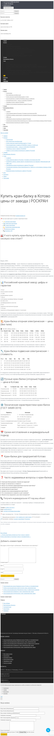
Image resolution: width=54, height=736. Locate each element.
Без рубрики (4, 533)
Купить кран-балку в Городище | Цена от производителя (16, 536)
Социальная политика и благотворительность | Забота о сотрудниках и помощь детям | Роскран (28, 120)
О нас (4, 109)
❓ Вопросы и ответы (9, 229)
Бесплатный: (11, 2)
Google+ (5, 693)
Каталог (5, 91)
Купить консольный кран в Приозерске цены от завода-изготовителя (21, 589)
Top (1, 696)
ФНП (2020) (28, 517)
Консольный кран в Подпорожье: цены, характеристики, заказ (19, 593)
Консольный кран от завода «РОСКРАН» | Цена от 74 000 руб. (20, 98)
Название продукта (5, 720)
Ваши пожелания (5, 730)
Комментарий (4, 562)
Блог (4, 124)
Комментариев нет (20, 215)
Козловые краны (7, 657)
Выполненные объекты (8, 108)
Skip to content (4, 133)
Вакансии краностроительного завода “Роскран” (17, 122)
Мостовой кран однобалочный (13, 95)
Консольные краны (8, 659)
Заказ (4, 128)
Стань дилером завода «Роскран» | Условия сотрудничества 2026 (21, 113)
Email (2, 569)
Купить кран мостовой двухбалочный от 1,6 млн (17, 96)
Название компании (6, 715)
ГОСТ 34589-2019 (20, 517)
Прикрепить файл (10, 732)
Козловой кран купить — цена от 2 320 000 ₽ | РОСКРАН (19, 100)
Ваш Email (7, 711)
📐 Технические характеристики (11, 227)
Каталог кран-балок (19, 519)
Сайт (2, 572)
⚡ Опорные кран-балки (9, 221)
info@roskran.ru (8, 509)
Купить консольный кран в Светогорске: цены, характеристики (19, 588)
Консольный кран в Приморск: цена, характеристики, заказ (18, 591)
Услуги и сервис (7, 663)
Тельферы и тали (7, 661)
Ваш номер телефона (10, 713)
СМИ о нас (8, 117)
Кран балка (6, 609)
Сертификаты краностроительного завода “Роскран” (18, 118)
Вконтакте (6, 691)
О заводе (8, 111)
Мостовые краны (7, 654)
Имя (2, 565)
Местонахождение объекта (8, 717)
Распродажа (9, 93)
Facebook (6, 688)
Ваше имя (7, 708)
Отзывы (5, 106)
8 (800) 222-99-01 (10, 507)
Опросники (5, 130)
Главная (5, 89)
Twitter (5, 690)
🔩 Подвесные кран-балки (10, 223)
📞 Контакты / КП (7, 231)
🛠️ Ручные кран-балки (9, 225)
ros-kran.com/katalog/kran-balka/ (11, 511)
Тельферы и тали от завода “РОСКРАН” (15, 102)
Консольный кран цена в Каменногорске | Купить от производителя (20, 586)
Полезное (5, 610)
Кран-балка (6, 655)
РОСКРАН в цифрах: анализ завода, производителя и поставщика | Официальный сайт (26, 115)
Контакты (5, 126)
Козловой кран (7, 607)
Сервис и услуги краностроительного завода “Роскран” (19, 104)
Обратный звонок (8, 7)
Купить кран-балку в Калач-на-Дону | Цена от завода (15, 535)
